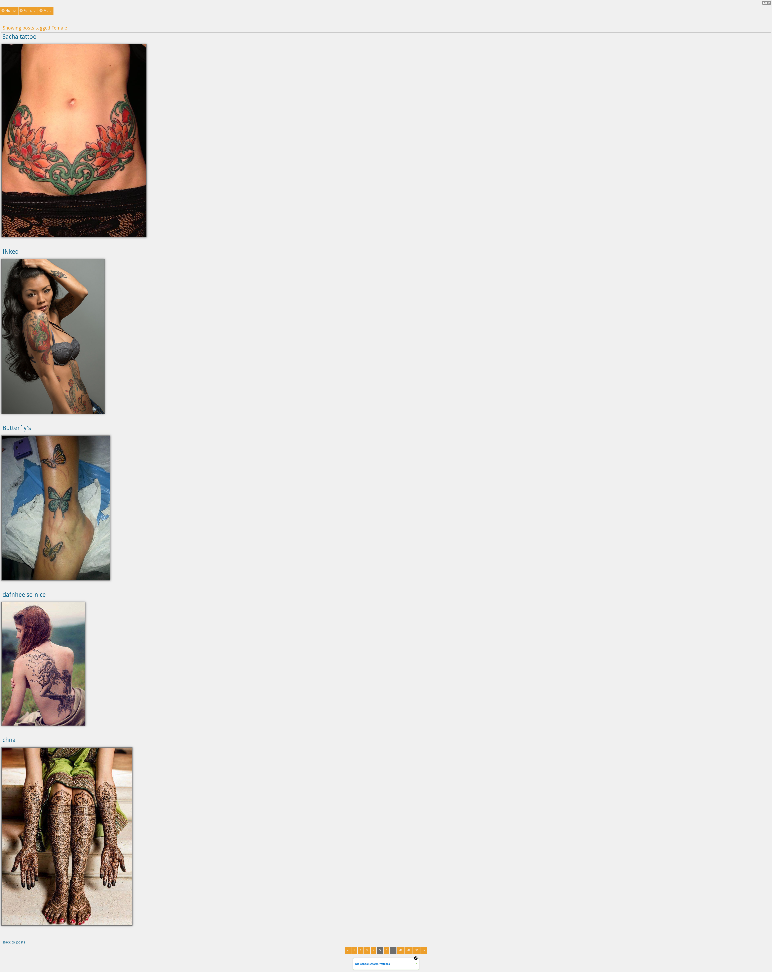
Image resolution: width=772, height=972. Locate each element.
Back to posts (14, 942)
